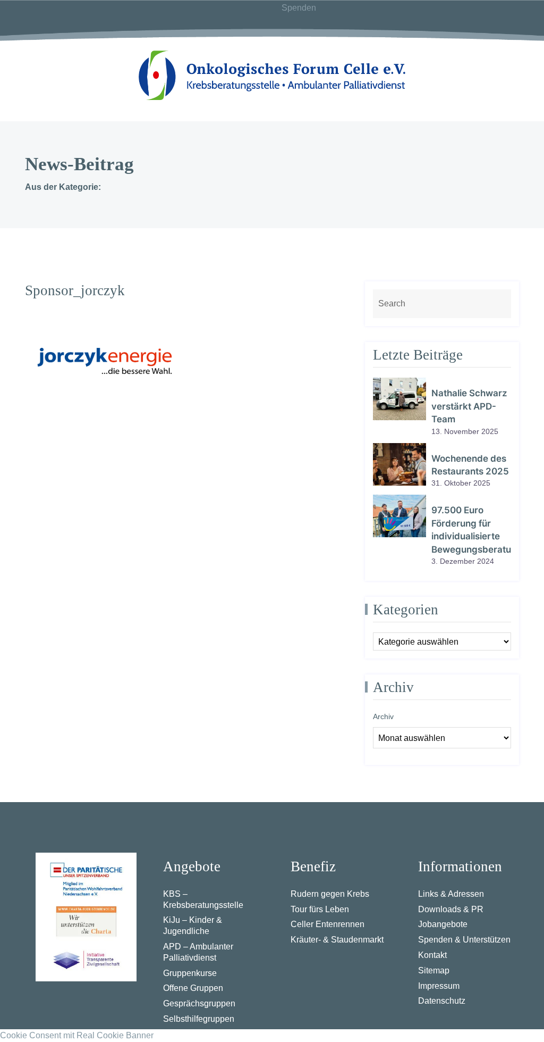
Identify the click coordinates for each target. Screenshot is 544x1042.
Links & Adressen (451, 893)
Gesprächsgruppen (199, 1003)
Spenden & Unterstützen (464, 939)
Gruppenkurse (190, 973)
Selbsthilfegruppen (198, 1018)
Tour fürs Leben (320, 909)
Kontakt (432, 955)
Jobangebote (443, 924)
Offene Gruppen (193, 988)
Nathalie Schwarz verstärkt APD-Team (469, 406)
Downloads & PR (450, 909)
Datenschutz (441, 1000)
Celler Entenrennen (327, 924)
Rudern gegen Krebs (330, 893)
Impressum (439, 985)
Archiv (383, 716)
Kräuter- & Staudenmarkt (337, 939)
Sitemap (433, 970)
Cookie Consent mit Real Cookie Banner (77, 1035)
